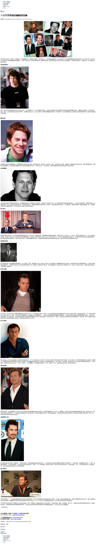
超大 (4, 6)
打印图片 (7, 3)
